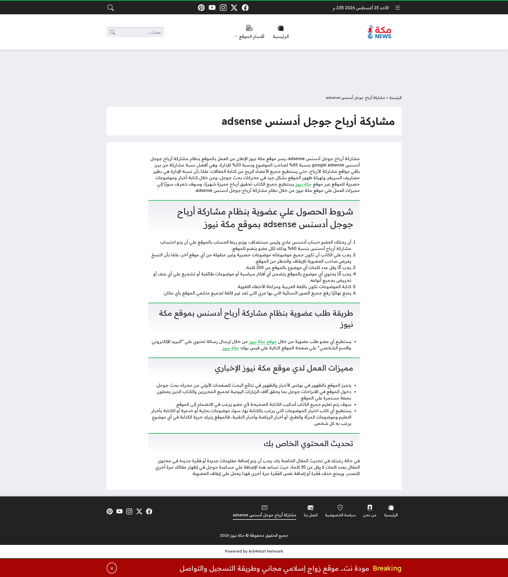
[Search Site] (110, 7)
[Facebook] (245, 7)
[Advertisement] (254, 68)
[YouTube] (212, 7)
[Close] (112, 568)
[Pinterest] (201, 7)
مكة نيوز (303, 184)
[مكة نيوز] (380, 32)
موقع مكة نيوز (263, 341)
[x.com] (234, 7)
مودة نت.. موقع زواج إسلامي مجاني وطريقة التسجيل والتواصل (274, 568)
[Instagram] (223, 7)
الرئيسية (395, 97)
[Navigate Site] (397, 7)
